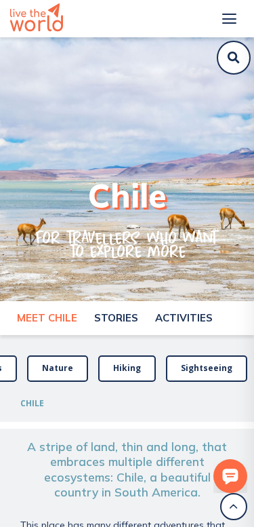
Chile (32, 403)
